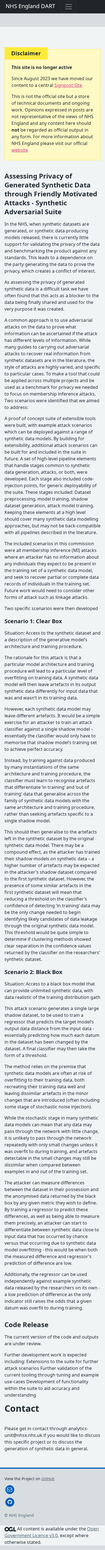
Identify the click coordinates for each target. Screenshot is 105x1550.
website (19, 150)
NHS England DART (30, 6)
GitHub (48, 1478)
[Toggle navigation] (68, 6)
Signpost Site (68, 85)
